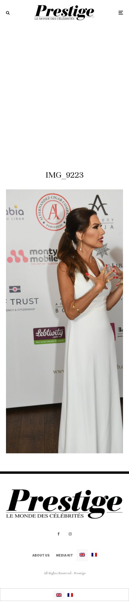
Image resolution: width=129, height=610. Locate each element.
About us (41, 555)
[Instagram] (70, 534)
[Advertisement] (64, 93)
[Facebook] (58, 534)
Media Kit (64, 555)
